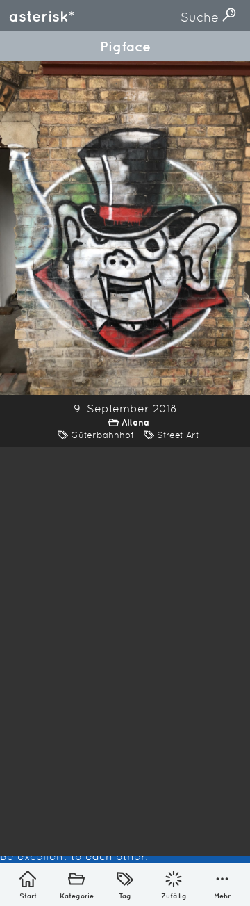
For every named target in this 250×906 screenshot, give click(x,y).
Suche (201, 17)
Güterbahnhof (102, 435)
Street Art (178, 435)
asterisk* (41, 16)
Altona (135, 422)
